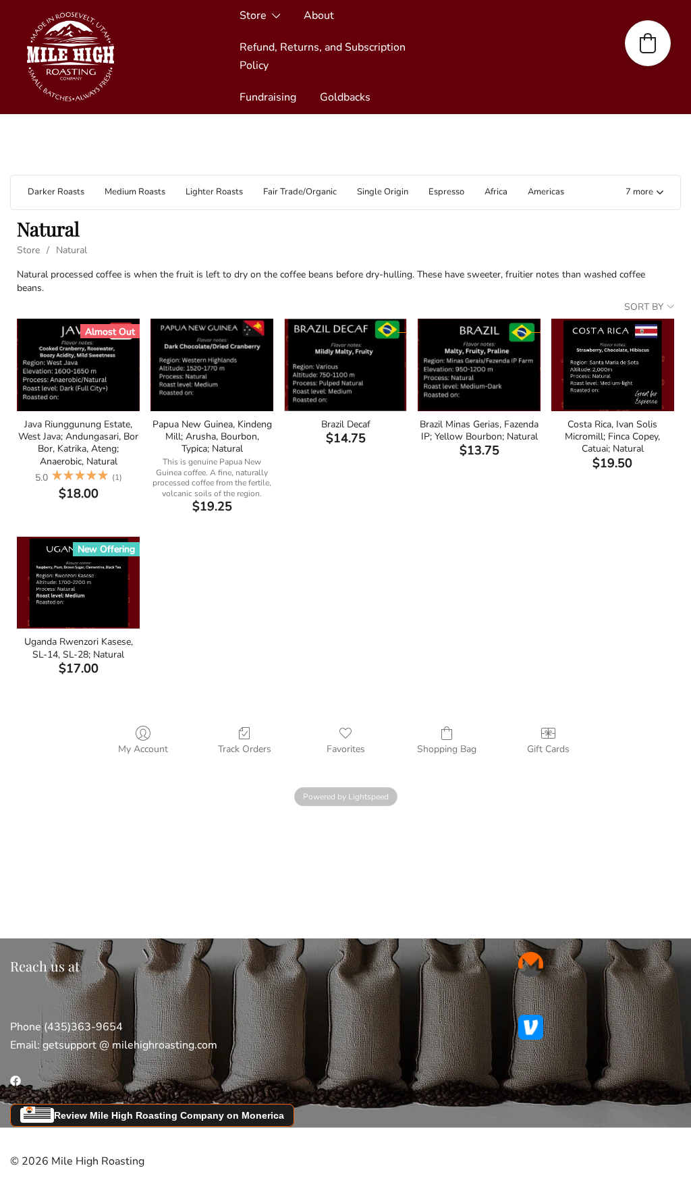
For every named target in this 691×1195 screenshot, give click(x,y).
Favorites (346, 749)
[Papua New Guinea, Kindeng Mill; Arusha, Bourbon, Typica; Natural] (211, 364)
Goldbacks (345, 97)
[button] (644, 193)
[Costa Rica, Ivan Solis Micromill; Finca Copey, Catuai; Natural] (612, 364)
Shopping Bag (446, 749)
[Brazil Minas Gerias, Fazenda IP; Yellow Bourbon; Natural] (479, 364)
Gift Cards (548, 749)
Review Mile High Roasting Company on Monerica (169, 1115)
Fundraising (268, 97)
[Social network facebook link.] (15, 1080)
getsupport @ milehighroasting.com (130, 1045)
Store (253, 15)
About (319, 15)
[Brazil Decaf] (345, 364)
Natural (71, 250)
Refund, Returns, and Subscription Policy (323, 56)
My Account (143, 749)
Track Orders (244, 749)
